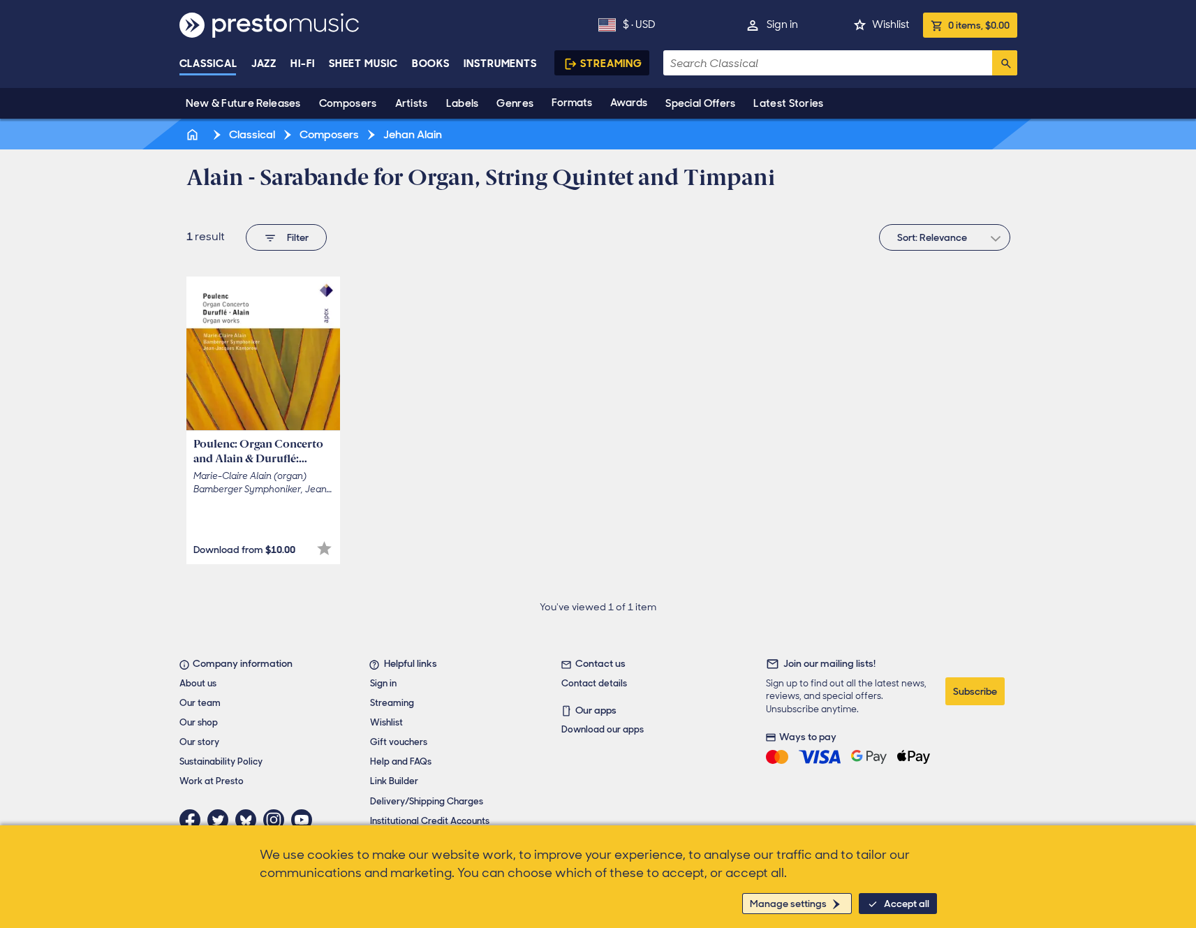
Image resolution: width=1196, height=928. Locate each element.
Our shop (198, 722)
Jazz (264, 64)
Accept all (906, 903)
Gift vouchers (398, 742)
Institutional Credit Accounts (429, 821)
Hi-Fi (302, 64)
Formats (572, 103)
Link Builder (394, 781)
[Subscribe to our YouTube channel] (305, 819)
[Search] (1004, 62)
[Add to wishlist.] (324, 548)
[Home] (194, 134)
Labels (462, 103)
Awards (628, 103)
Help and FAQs (400, 761)
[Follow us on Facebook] (193, 819)
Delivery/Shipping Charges (426, 801)
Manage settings (788, 903)
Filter (298, 237)
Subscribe (975, 691)
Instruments (500, 64)
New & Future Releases (243, 103)
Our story (199, 742)
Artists (411, 103)
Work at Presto (211, 781)
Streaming (611, 64)
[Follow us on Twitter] (221, 819)
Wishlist (890, 24)
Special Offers (700, 103)
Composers (348, 103)
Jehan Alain (411, 134)
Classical (208, 64)
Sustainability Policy (221, 761)
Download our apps (602, 729)
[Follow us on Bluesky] (249, 819)
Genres (514, 103)
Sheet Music (363, 64)
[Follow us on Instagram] (277, 819)
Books (431, 64)
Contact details (594, 683)
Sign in (782, 24)
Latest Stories (788, 103)
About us (197, 683)
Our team (200, 703)
